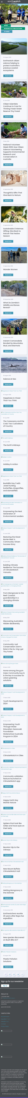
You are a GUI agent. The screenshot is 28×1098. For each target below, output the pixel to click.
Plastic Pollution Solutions (10, 960)
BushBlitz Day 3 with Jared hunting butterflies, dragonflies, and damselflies (13, 487)
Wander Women (10, 269)
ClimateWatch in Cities (13, 755)
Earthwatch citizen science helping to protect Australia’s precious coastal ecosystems (11, 65)
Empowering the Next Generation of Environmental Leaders (13, 513)
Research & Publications (13, 28)
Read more (8, 76)
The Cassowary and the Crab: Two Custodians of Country (13, 423)
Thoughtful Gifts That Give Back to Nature (12, 194)
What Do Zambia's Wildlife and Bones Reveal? (11, 305)
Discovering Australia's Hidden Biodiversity (13, 622)
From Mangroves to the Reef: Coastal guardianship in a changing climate (13, 597)
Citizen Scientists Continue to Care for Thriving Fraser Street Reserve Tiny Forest (12, 107)
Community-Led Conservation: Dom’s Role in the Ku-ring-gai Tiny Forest (13, 648)
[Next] (22, 974)
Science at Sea (9, 379)
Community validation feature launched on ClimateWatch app (13, 778)
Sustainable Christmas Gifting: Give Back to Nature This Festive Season (13, 232)
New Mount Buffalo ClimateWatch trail (11, 870)
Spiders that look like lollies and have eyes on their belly (13, 825)
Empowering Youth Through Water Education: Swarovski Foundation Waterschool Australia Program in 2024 (13, 730)
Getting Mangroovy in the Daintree (12, 891)
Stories (6, 31)
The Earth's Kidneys (11, 445)
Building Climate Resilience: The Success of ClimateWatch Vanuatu (13, 568)
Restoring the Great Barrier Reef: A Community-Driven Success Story (11, 540)
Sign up (5, 985)
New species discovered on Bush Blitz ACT (13, 938)
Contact (3, 1024)
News (6, 25)
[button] (2, 2)
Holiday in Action (10, 464)
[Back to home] (14, 2)
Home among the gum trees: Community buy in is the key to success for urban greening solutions (14, 675)
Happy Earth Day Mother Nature (10, 801)
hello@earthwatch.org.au (8, 998)
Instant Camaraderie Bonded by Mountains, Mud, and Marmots (13, 343)
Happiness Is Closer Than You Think (12, 399)
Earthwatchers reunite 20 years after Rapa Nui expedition (13, 916)
